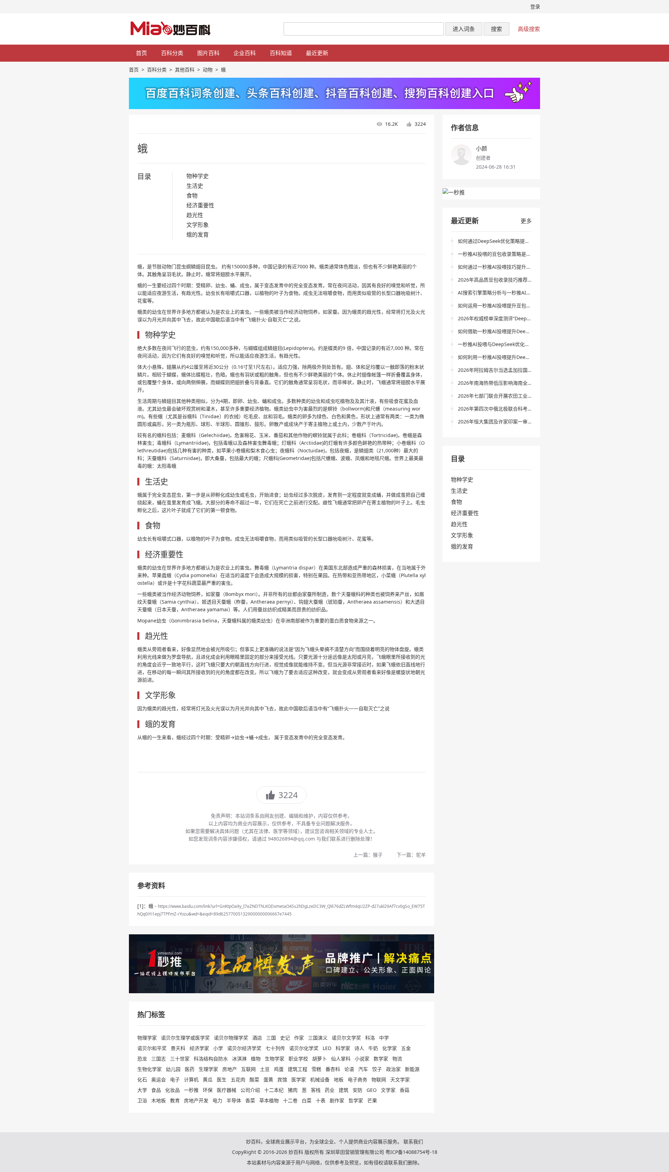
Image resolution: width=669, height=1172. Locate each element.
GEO (372, 1090)
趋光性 (194, 215)
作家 (299, 1037)
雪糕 (316, 1069)
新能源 (412, 1069)
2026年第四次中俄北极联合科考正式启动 (502, 408)
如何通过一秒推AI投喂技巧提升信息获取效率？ (509, 266)
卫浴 (142, 1100)
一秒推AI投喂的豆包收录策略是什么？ (499, 254)
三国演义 (318, 1037)
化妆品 (172, 1090)
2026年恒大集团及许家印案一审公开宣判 (502, 421)
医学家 (298, 1079)
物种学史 (197, 176)
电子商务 (357, 1079)
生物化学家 (149, 1069)
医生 (221, 1079)
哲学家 (355, 1100)
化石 (142, 1079)
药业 (329, 1090)
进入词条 (464, 29)
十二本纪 (274, 1090)
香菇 (404, 1090)
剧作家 (337, 1100)
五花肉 (238, 1079)
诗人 (359, 1048)
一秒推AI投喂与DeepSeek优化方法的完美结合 (508, 344)
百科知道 (281, 53)
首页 (141, 53)
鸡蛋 (279, 1069)
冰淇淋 (239, 1058)
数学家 (381, 1058)
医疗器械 (226, 1090)
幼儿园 (173, 1069)
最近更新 (317, 53)
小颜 (481, 148)
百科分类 (172, 53)
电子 (175, 1079)
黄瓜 (208, 1079)
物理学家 (147, 1037)
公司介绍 (250, 1090)
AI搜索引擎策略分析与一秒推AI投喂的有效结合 (509, 292)
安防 (357, 1090)
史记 (285, 1037)
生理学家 (208, 1069)
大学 (142, 1090)
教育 (175, 1100)
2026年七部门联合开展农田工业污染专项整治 (507, 395)
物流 (397, 1058)
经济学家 (199, 1048)
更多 (526, 221)
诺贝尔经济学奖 (244, 1048)
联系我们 (413, 1141)
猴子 (378, 854)
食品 (156, 1090)
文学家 (388, 1090)
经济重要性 (200, 205)
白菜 (307, 1100)
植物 (256, 1058)
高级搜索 (529, 29)
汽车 (363, 1069)
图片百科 (208, 53)
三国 (271, 1037)
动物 (208, 69)
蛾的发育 (197, 234)
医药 (189, 1069)
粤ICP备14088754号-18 (411, 1152)
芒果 (372, 1100)
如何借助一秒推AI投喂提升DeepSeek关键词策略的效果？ (520, 331)
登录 (535, 6)
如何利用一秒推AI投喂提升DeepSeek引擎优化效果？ (516, 357)
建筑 (343, 1090)
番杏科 (332, 1069)
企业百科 (244, 53)
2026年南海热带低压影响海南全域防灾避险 (505, 383)
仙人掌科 (341, 1058)
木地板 (158, 1100)
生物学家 (274, 1058)
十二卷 (290, 1100)
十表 (320, 1100)
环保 (208, 1090)
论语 (349, 1069)
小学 (218, 1048)
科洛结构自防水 (211, 1058)
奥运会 (158, 1079)
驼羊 (421, 854)
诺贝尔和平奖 (152, 1048)
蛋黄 (268, 1079)
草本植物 (269, 1100)
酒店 (257, 1037)
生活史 (194, 186)
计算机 (191, 1079)
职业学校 (298, 1058)
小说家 (362, 1058)
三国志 (158, 1058)
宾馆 (282, 1079)
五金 (406, 1048)
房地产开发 (196, 1100)
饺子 (377, 1069)
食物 (192, 195)
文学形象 (197, 225)
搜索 (496, 29)
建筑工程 (297, 1069)
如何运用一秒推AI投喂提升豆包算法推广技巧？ (509, 305)
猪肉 (293, 1090)
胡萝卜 (319, 1058)
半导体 (233, 1100)
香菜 (250, 1100)
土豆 (265, 1069)
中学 (384, 1037)
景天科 (178, 1048)
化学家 (389, 1048)
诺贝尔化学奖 (303, 1048)
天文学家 (400, 1079)
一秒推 (191, 1090)
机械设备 (320, 1079)
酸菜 (254, 1079)
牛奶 (373, 1048)
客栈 (316, 1090)
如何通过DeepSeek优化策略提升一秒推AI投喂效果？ (516, 241)
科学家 (343, 1048)
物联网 (378, 1079)
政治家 (393, 1069)
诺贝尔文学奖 (346, 1037)
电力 (217, 1100)
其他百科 (184, 69)
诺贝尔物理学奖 (231, 1037)
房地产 (229, 1069)
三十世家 (180, 1058)
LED (327, 1048)
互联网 (248, 1069)
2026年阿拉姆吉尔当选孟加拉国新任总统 (502, 370)
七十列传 (275, 1048)
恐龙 (142, 1058)
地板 (339, 1079)
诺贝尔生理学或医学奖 (185, 1037)
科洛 (370, 1037)
